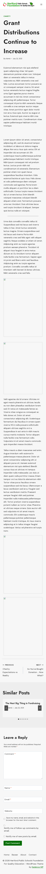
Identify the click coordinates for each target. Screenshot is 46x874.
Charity (7, 16)
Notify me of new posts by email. (21, 836)
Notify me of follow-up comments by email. (21, 829)
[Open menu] (41, 4)
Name (8, 788)
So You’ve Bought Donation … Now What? (35, 670)
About (23, 854)
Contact (33, 854)
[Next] (40, 708)
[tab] (18, 719)
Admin (8, 59)
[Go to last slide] (6, 708)
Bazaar (15, 854)
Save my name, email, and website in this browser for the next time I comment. (22, 819)
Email (8, 799)
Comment (10, 754)
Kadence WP (37, 867)
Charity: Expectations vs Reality (10, 670)
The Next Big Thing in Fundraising (22, 703)
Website (8, 811)
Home (6, 854)
